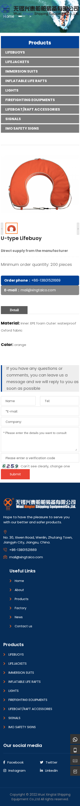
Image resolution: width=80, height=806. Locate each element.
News (19, 617)
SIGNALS (13, 118)
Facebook (15, 762)
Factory (20, 608)
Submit (15, 474)
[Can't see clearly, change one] (10, 466)
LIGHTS (11, 90)
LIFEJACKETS (17, 61)
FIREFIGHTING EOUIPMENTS (30, 99)
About (19, 590)
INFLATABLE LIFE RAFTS (26, 80)
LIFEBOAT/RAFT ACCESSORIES (32, 109)
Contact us (23, 626)
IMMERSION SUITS (21, 71)
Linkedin (51, 770)
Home (19, 581)
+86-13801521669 (45, 280)
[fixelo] (40, 10)
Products (40, 42)
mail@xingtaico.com (38, 290)
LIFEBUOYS (15, 52)
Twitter (51, 762)
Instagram (17, 770)
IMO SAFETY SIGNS (22, 128)
